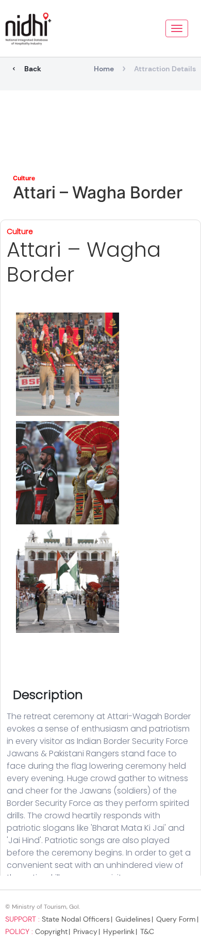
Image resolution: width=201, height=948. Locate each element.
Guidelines (132, 919)
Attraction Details (165, 68)
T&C (147, 931)
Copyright (51, 931)
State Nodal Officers (76, 919)
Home (104, 68)
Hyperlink (119, 931)
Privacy (85, 931)
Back (32, 68)
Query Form (176, 919)
